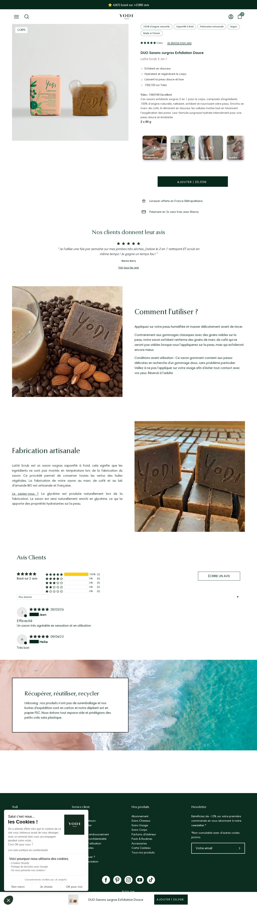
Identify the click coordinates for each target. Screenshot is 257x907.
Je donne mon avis (179, 43)
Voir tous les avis (128, 267)
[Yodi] (126, 16)
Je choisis (46, 886)
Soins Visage (140, 825)
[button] (8, 900)
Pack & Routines (142, 839)
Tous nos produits (143, 852)
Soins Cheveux (141, 820)
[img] (40, 609)
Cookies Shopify (20, 863)
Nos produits (140, 807)
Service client (81, 807)
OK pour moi (74, 886)
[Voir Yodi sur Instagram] (128, 880)
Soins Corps (139, 830)
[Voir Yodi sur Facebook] (106, 880)
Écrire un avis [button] (219, 576)
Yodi (15, 807)
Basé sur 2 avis (27, 578)
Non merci (17, 886)
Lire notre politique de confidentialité (28, 850)
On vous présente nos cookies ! (28, 870)
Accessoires (139, 843)
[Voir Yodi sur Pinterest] (117, 880)
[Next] (240, 148)
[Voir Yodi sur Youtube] (140, 880)
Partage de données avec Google (29, 866)
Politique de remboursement (90, 834)
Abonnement (140, 816)
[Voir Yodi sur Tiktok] (151, 880)
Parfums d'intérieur (144, 834)
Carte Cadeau (141, 848)
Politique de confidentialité (89, 839)
